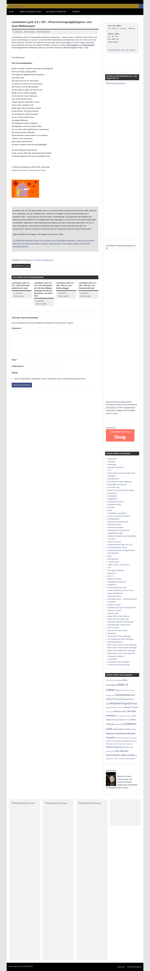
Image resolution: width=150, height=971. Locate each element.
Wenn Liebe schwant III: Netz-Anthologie (122, 648)
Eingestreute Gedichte (116, 502)
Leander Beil (118, 724)
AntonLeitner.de (123, 779)
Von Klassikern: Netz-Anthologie (119, 636)
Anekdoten (111, 462)
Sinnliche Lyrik (113, 613)
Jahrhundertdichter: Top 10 (117, 547)
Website (15, 373)
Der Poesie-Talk (113, 487)
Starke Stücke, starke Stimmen (119, 616)
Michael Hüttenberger (122, 738)
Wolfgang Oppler (129, 758)
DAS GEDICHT (111, 407)
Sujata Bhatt (130, 744)
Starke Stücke (122, 744)
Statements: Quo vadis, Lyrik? (118, 619)
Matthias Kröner (130, 729)
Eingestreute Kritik (114, 504)
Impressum (121, 967)
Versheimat (112, 633)
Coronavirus (37, 260)
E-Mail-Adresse (18, 366)
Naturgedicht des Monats (117, 582)
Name (14, 360)
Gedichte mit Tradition (115, 527)
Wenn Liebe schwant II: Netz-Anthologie (122, 645)
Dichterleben (112, 496)
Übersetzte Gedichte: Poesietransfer (121, 622)
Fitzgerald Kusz (129, 703)
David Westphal (122, 699)
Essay (110, 510)
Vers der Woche (113, 627)
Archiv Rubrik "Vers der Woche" (122, 50)
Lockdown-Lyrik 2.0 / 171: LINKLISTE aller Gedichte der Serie (21, 285)
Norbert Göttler (110, 741)
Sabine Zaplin (113, 744)
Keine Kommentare (43, 31)
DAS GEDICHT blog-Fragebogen (120, 482)
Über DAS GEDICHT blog (30, 12)
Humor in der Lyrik (114, 542)
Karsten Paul (126, 720)
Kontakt (76, 12)
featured (115, 703)
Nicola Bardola (132, 738)
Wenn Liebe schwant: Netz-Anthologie (121, 650)
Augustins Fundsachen (116, 467)
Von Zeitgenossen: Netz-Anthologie (120, 639)
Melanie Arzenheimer (116, 733)
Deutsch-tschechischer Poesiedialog (121, 490)
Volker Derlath (127, 755)
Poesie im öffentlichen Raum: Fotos (120, 590)
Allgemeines (112, 459)
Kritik (109, 556)
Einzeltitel (111, 507)
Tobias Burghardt (113, 747)
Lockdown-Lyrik (47, 260)
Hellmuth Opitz (119, 711)
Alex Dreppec (72, 45)
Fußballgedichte (113, 519)
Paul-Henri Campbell (122, 741)
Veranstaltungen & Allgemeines (119, 625)
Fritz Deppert (88, 45)
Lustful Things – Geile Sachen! (119, 565)
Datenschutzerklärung (134, 967)
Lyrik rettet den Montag (116, 570)
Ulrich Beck (125, 747)
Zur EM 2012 (112, 659)
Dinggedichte (112, 499)
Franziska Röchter (111, 707)
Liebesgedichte (113, 559)
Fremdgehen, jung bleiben (117, 513)
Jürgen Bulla (118, 720)
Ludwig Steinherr (118, 729)
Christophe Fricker (129, 690)
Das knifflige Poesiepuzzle (117, 484)
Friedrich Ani (120, 707)
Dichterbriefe (112, 493)
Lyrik (27, 266)
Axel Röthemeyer (27, 260)
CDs (109, 470)
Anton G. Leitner (29, 31)
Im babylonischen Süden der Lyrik (120, 545)
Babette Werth (119, 690)
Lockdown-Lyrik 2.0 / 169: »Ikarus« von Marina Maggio (65, 285)
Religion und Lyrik (114, 605)
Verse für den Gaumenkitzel (118, 630)
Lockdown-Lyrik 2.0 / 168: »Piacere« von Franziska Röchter (88, 285)
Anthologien (112, 464)
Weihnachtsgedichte (115, 642)
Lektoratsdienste (129, 407)
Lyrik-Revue (112, 573)
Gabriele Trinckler (131, 707)
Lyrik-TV (111, 576)
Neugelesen (112, 585)
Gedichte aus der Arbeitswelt (118, 522)
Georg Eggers (109, 711)
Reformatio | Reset (114, 596)
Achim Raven (109, 680)
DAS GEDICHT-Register (56, 12)
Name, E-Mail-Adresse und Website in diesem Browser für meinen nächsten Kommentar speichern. (50, 379)
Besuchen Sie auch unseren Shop (118, 402)
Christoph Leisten (110, 695)
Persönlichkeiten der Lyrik (117, 587)
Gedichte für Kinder (115, 525)
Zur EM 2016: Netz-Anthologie (118, 662)
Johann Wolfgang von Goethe (123, 716)
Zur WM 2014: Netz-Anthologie (119, 665)
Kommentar (17, 328)
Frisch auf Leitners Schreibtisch (119, 516)
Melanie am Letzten (115, 579)
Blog (11, 12)
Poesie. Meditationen (115, 593)
